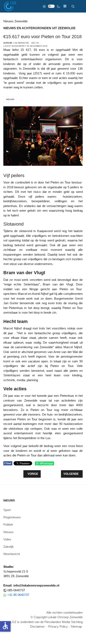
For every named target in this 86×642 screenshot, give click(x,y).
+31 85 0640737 (18, 595)
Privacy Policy (58, 626)
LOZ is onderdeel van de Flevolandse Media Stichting (46, 622)
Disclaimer (37, 626)
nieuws (10, 99)
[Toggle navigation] (64, 6)
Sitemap (76, 626)
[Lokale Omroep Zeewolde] (10, 6)
